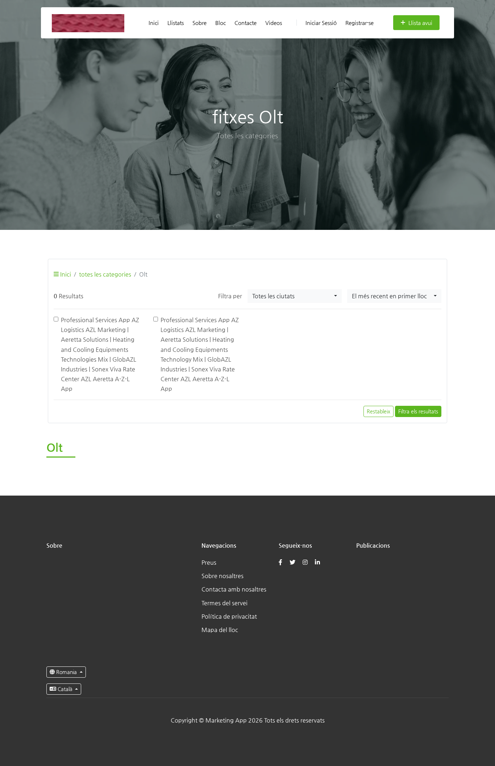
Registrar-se (359, 23)
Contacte (245, 23)
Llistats (175, 23)
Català (65, 689)
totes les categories (105, 274)
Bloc (220, 23)
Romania (66, 672)
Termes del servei (224, 602)
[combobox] (295, 296)
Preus (208, 562)
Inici (154, 23)
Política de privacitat (229, 616)
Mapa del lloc (219, 629)
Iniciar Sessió (321, 23)
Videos (273, 23)
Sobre (199, 23)
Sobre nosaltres (222, 575)
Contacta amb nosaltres (233, 589)
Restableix (378, 411)
